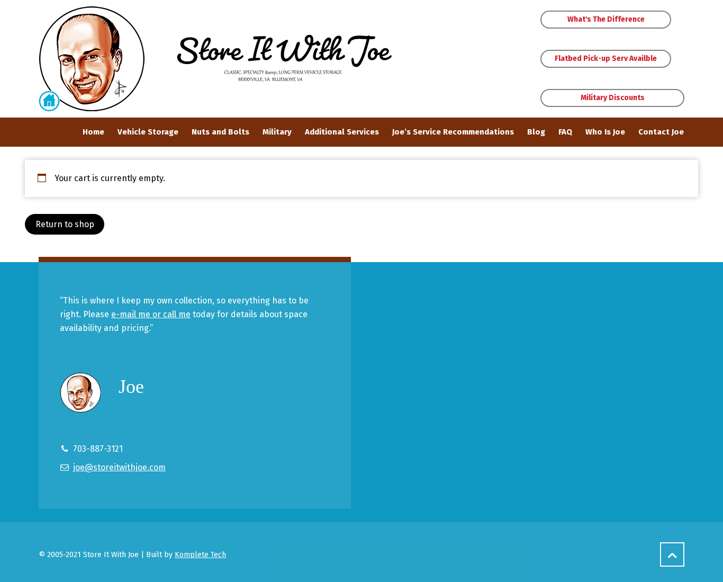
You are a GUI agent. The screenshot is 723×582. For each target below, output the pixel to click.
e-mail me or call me (151, 314)
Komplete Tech (200, 554)
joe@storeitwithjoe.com (119, 467)
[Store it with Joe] (91, 59)
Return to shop (64, 224)
